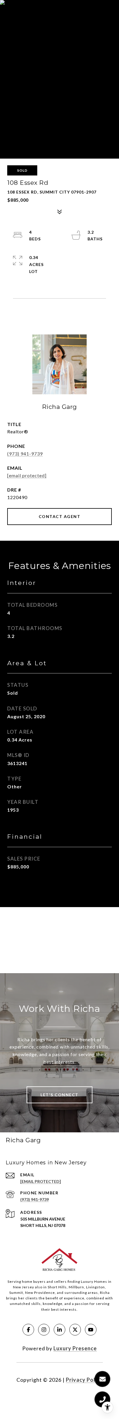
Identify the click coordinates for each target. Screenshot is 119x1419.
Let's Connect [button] (59, 1094)
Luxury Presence (75, 1348)
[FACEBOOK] (28, 1329)
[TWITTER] (75, 1329)
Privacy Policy (84, 1380)
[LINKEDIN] (59, 1329)
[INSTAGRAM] (44, 1329)
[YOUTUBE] (90, 1329)
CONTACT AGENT (60, 516)
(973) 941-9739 (25, 453)
